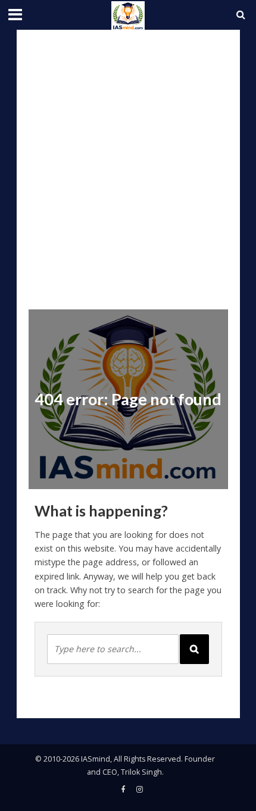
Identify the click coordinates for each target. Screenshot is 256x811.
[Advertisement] (128, 164)
